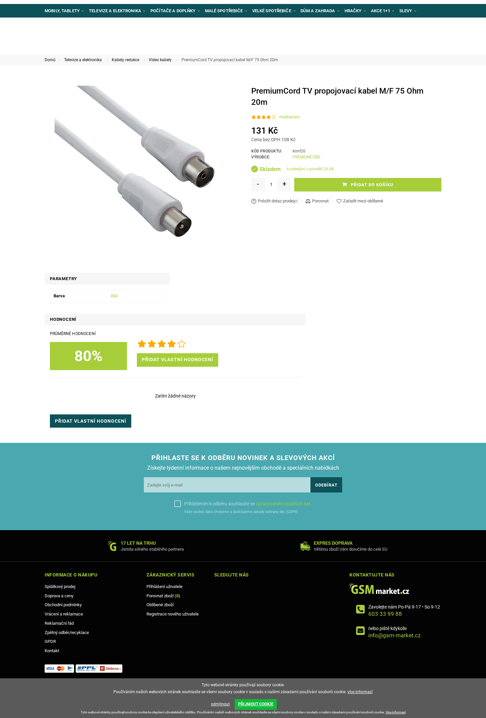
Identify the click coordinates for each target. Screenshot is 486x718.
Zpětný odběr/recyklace (67, 632)
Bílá (114, 295)
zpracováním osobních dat (283, 503)
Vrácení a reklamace (64, 614)
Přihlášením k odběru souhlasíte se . (248, 503)
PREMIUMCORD (306, 157)
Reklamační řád (59, 623)
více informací (360, 692)
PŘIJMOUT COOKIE (255, 704)
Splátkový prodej (60, 586)
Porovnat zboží (163, 595)
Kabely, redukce (125, 60)
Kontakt (52, 650)
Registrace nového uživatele (172, 614)
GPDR (50, 641)
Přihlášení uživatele (164, 586)
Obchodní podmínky (63, 604)
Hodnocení (289, 116)
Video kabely (160, 60)
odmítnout (220, 704)
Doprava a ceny (59, 595)
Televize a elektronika (83, 60)
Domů (50, 60)
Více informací (395, 712)
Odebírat (326, 485)
